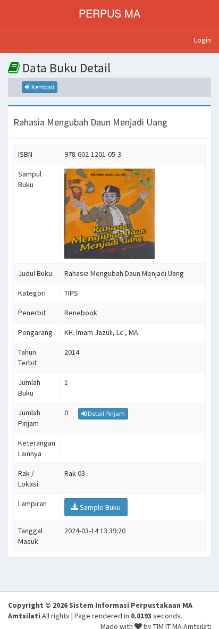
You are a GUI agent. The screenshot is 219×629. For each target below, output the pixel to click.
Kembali (42, 87)
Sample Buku (99, 507)
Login (202, 40)
